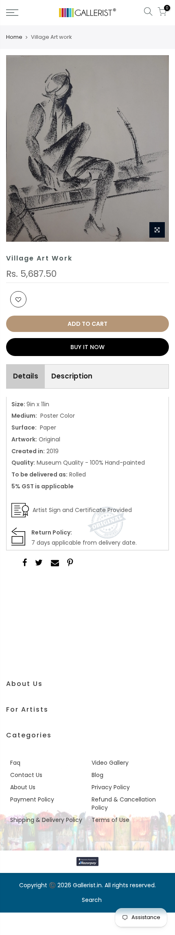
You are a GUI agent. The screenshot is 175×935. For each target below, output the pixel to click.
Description (71, 376)
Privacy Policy (111, 787)
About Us (22, 787)
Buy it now (87, 347)
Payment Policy (32, 799)
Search (92, 900)
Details (25, 376)
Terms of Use (110, 820)
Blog (97, 775)
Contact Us (26, 775)
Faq (15, 763)
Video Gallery (110, 763)
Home (14, 37)
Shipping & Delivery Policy (46, 820)
